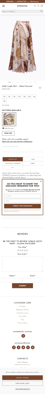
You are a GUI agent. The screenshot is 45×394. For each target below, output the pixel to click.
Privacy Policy (22, 323)
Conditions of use (22, 313)
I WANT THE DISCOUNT (22, 206)
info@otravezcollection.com (22, 364)
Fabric (33, 163)
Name (12, 276)
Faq (22, 319)
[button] (39, 87)
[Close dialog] (40, 181)
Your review (22, 254)
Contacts (22, 306)
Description (13, 159)
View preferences (22, 389)
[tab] (13, 159)
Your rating (22, 247)
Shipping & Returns (22, 310)
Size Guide (22, 316)
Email (32, 276)
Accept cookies (22, 378)
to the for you (22, 1)
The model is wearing (12, 163)
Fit (13, 167)
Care (32, 159)
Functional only (22, 383)
